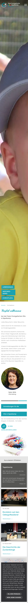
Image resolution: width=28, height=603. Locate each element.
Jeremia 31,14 (22, 474)
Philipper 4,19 (22, 483)
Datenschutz (18, 577)
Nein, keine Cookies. (14, 597)
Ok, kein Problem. (14, 594)
